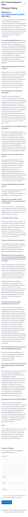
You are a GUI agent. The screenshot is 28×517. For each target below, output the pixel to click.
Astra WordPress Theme (17, 512)
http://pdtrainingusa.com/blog (13, 14)
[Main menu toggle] (24, 3)
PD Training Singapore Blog (11, 3)
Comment (5, 456)
